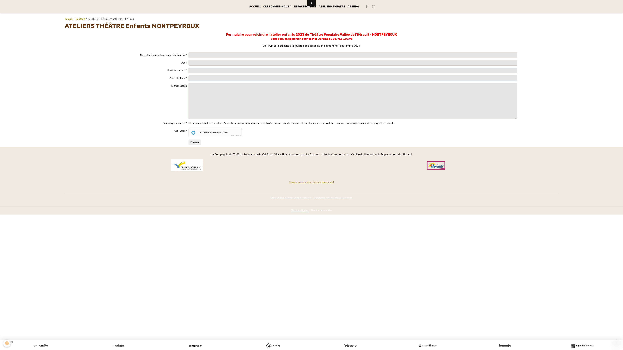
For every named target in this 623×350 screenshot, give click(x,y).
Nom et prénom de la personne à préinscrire (162, 55)
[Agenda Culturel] (582, 345)
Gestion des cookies (321, 210)
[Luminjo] (505, 345)
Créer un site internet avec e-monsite (291, 197)
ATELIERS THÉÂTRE (332, 6)
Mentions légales (299, 210)
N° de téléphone (177, 78)
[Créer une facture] (350, 345)
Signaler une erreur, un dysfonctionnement (311, 182)
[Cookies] (7, 343)
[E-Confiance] (427, 345)
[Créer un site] (41, 345)
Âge (183, 62)
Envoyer (194, 142)
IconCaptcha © (236, 135)
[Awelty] (273, 345)
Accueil (68, 19)
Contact (80, 19)
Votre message (179, 86)
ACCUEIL (255, 6)
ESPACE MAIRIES (305, 6)
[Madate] (118, 345)
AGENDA (353, 6)
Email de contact (176, 70)
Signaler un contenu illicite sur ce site (332, 197)
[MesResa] (195, 345)
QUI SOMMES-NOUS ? (277, 6)
